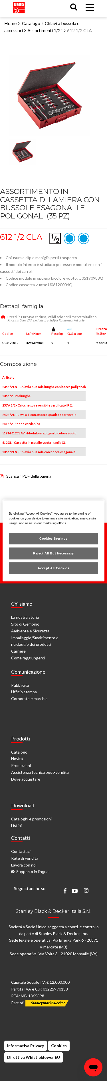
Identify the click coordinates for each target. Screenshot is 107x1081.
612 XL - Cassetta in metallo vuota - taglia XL (34, 442)
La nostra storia (25, 617)
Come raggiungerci (28, 657)
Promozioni (21, 765)
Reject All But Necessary (53, 553)
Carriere (18, 651)
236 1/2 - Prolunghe (16, 396)
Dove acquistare (25, 779)
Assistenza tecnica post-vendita (40, 772)
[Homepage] (19, 6)
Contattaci (21, 851)
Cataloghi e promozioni (31, 818)
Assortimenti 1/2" (44, 30)
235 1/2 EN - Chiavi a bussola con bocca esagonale (38, 452)
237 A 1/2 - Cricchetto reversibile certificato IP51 (37, 405)
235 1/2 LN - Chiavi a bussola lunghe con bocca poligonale (44, 387)
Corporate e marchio (29, 698)
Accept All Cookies (53, 568)
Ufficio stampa (24, 691)
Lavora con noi (24, 865)
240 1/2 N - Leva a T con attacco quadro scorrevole (39, 414)
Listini (16, 825)
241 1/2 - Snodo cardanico (21, 424)
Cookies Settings (53, 538)
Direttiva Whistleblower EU (33, 1057)
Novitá (17, 758)
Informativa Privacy (25, 1045)
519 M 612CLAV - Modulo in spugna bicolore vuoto (39, 433)
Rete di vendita (24, 858)
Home (10, 23)
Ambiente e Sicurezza (30, 630)
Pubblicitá (20, 685)
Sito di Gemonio (25, 624)
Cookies (59, 1045)
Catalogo (31, 23)
